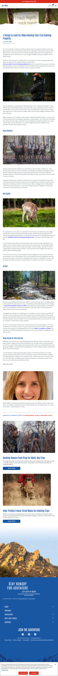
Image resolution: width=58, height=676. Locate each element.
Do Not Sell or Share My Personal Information (42, 640)
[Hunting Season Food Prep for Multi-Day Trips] (29, 437)
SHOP (7, 606)
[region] (29, 669)
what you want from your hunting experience (16, 64)
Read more (11, 468)
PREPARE (8, 610)
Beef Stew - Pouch (47, 415)
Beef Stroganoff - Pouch (32, 415)
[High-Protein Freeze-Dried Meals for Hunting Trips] (27, 490)
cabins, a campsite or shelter (42, 328)
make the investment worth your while (15, 305)
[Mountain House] (5, 5)
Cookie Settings (23, 673)
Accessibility (26, 640)
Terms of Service (22, 598)
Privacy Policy (32, 598)
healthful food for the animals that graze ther (21, 237)
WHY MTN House (11, 618)
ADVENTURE (9, 614)
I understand (34, 673)
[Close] (55, 664)
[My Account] (50, 5)
